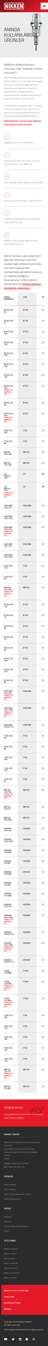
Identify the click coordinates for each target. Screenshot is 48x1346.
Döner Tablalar (10, 1189)
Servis (6, 1231)
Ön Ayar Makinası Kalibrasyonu (16, 1226)
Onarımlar (8, 1216)
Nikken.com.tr (9, 1258)
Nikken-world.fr (10, 1277)
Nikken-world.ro (10, 1268)
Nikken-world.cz (10, 1248)
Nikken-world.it (10, 1253)
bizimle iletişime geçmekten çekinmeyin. (22, 286)
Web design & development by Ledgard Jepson (23, 1329)
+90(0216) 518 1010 (19, 1163)
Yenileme (7, 1221)
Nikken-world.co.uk (12, 1272)
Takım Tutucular (10, 1184)
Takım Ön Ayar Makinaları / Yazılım (17, 1194)
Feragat (8, 1309)
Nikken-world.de (11, 1263)
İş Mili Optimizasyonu (12, 1199)
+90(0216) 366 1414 (16, 1166)
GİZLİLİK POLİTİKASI (12, 1302)
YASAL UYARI (9, 1296)
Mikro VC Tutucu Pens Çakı (16, 1290)
